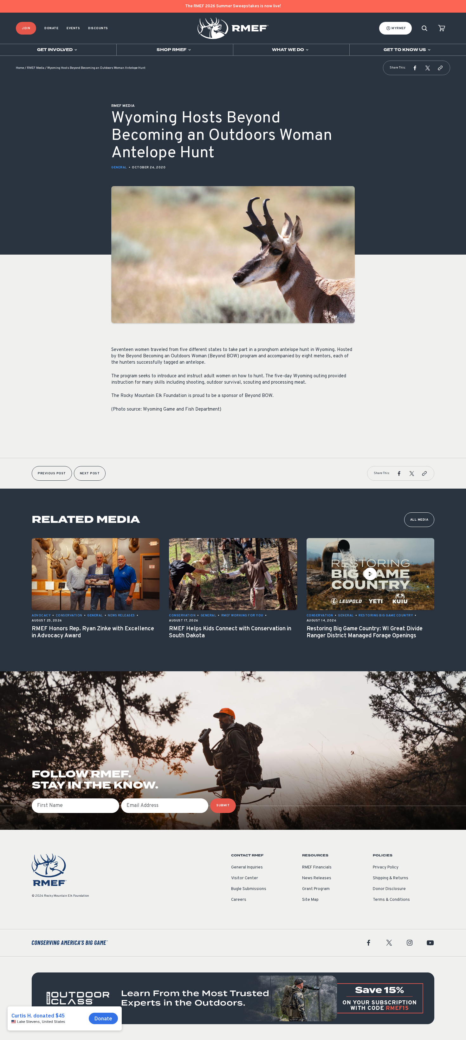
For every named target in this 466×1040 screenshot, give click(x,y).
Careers (238, 899)
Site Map (310, 899)
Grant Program (316, 889)
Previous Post (52, 473)
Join (26, 28)
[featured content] (233, 998)
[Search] (424, 28)
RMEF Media (35, 68)
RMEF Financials (317, 867)
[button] (415, 68)
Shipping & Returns (390, 878)
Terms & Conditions (391, 899)
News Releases (316, 878)
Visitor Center (244, 878)
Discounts (98, 28)
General (119, 168)
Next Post (90, 473)
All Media (419, 520)
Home (20, 68)
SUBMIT (223, 805)
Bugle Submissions (248, 889)
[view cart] (441, 28)
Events (73, 28)
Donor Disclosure (389, 889)
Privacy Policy (385, 867)
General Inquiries (247, 867)
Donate (51, 28)
